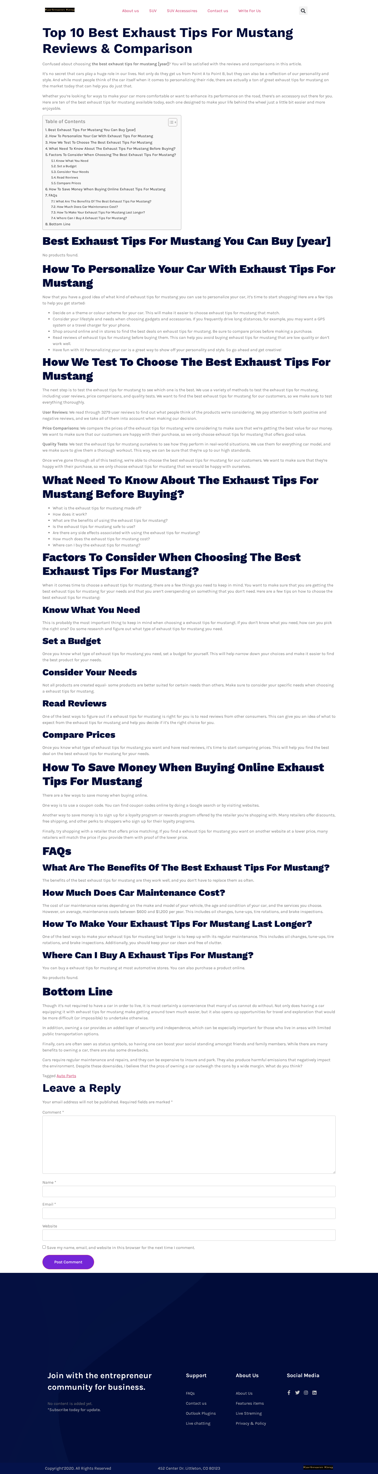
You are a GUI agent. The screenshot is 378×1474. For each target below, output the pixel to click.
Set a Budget (67, 166)
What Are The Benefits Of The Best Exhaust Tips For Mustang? (103, 201)
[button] (303, 10)
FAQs (53, 195)
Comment (53, 1112)
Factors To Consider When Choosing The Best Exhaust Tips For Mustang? (112, 155)
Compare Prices (69, 183)
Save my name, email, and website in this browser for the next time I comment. (121, 1247)
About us (130, 10)
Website (49, 1226)
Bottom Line (59, 224)
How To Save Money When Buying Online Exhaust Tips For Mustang (107, 189)
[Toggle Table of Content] (170, 122)
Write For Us (249, 10)
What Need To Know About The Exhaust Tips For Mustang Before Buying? (112, 148)
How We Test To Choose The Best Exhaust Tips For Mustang (100, 142)
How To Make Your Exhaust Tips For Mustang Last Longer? (101, 212)
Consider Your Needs (73, 172)
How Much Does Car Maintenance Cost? (87, 207)
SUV (153, 10)
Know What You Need (72, 161)
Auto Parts (66, 1075)
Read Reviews (67, 177)
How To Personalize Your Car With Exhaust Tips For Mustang (101, 136)
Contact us (218, 10)
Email (49, 1204)
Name (49, 1182)
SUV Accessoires (182, 10)
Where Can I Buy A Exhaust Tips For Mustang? (92, 218)
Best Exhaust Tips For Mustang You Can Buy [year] (92, 130)
